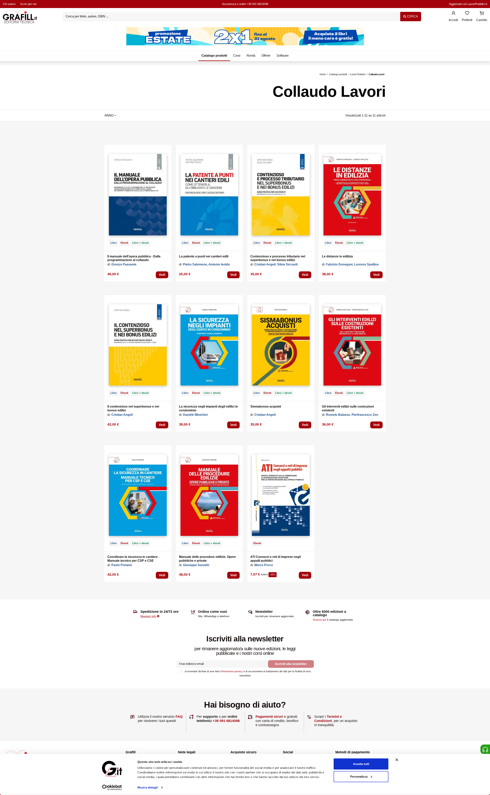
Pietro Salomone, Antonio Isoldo (206, 264)
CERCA (412, 16)
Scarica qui (319, 619)
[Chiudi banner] (396, 759)
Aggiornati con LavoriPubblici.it (468, 4)
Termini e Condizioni (328, 719)
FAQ (179, 717)
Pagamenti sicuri (269, 717)
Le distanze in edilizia (337, 256)
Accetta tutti (361, 764)
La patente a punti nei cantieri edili (203, 256)
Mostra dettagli (147, 787)
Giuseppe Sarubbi (196, 565)
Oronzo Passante (123, 264)
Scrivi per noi (28, 4)
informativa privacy (232, 671)
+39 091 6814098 (257, 4)
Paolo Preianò (121, 565)
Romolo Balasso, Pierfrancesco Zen (352, 414)
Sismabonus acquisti (265, 406)
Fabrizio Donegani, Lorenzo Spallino (352, 264)
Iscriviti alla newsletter (291, 664)
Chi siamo (9, 4)
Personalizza (359, 776)
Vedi (162, 274)
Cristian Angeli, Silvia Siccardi (276, 264)
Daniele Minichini (195, 414)
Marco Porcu (263, 565)
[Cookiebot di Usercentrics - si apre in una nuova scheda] (112, 787)
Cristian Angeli (122, 414)
